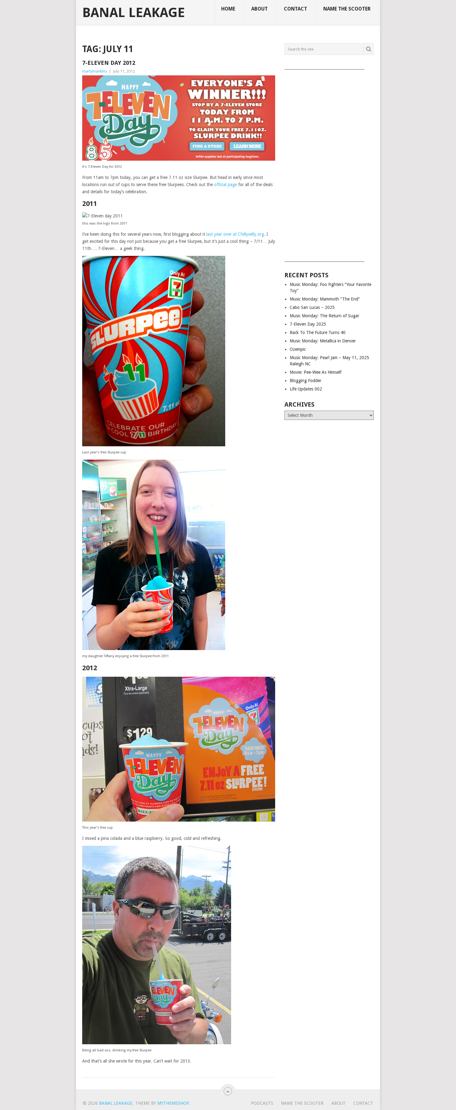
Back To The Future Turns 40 (318, 332)
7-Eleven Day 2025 (308, 324)
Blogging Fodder (305, 380)
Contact (295, 9)
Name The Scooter (347, 9)
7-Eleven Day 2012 (108, 63)
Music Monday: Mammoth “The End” (325, 298)
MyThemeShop (173, 1103)
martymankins (94, 71)
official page (225, 184)
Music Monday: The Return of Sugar (324, 315)
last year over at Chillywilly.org (235, 234)
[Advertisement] (329, 163)
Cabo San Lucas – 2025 (312, 307)
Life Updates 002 (306, 388)
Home (228, 9)
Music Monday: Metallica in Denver (323, 340)
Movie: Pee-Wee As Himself (316, 372)
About (259, 9)
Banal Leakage (133, 12)
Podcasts (262, 1103)
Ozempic (298, 349)
